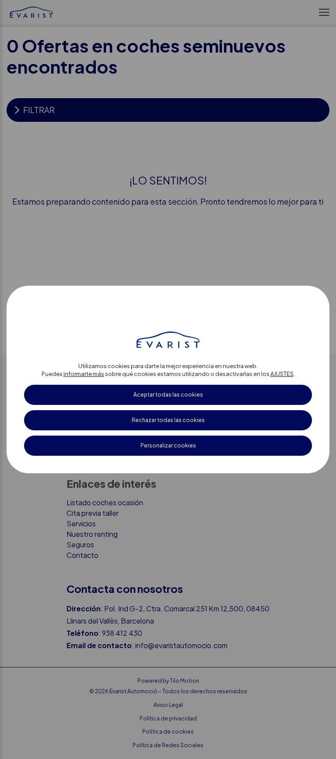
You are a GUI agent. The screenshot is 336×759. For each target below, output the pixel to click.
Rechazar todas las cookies (168, 420)
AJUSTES (282, 373)
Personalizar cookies (168, 445)
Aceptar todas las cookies (168, 394)
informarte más (83, 373)
